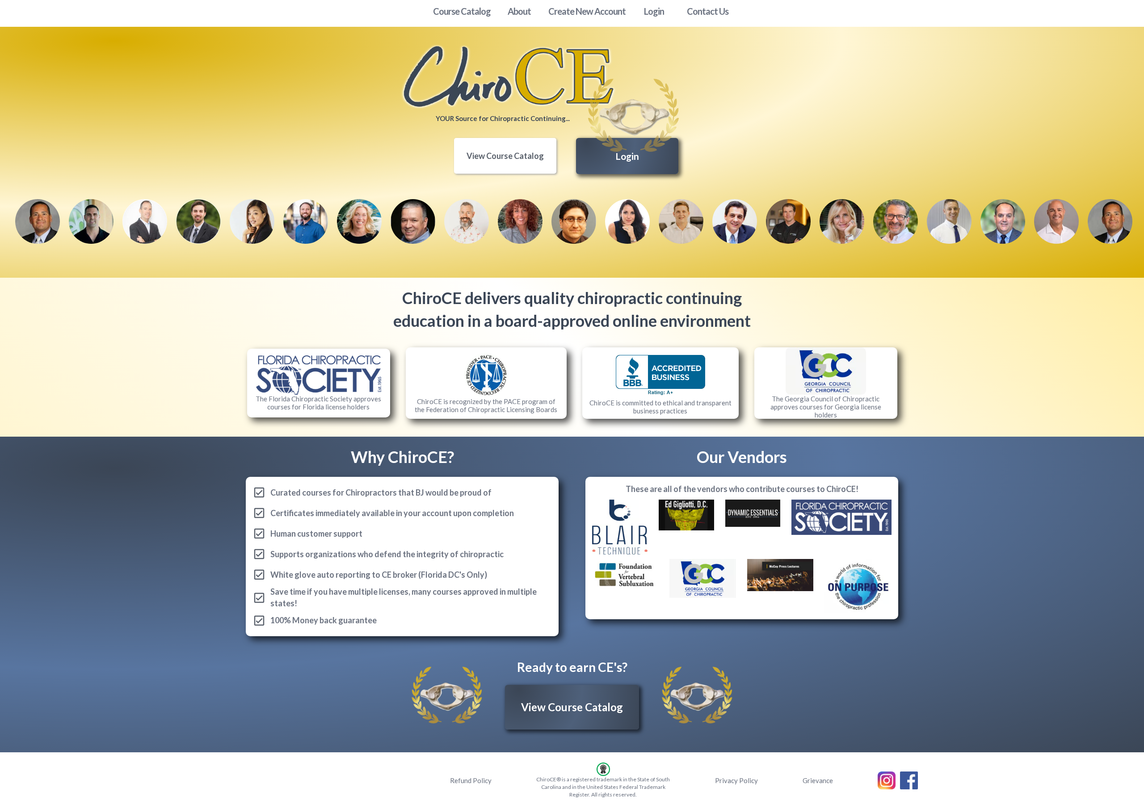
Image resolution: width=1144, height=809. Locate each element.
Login (627, 156)
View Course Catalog (505, 156)
